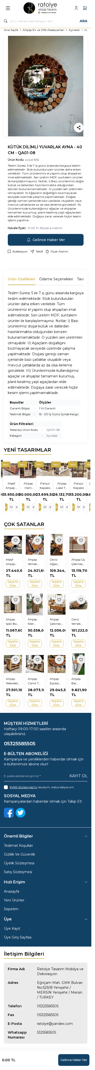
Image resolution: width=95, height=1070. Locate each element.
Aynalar (74, 30)
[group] (45, 86)
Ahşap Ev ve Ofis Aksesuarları (43, 30)
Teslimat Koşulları (18, 845)
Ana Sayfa (11, 30)
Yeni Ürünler (14, 900)
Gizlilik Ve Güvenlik (19, 854)
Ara (83, 21)
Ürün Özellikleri (21, 279)
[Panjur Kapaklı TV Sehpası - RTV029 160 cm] (46, 469)
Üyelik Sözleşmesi (19, 863)
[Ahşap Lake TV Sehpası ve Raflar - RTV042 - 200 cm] (62, 469)
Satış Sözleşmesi (18, 872)
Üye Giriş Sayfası (17, 937)
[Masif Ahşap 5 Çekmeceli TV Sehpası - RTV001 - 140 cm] (12, 469)
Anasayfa (11, 891)
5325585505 (46, 1032)
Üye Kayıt (12, 928)
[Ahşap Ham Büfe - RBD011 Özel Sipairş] (29, 469)
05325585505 (47, 1006)
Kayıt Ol (78, 776)
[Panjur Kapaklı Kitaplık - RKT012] (79, 469)
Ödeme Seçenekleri (56, 279)
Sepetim (11, 909)
